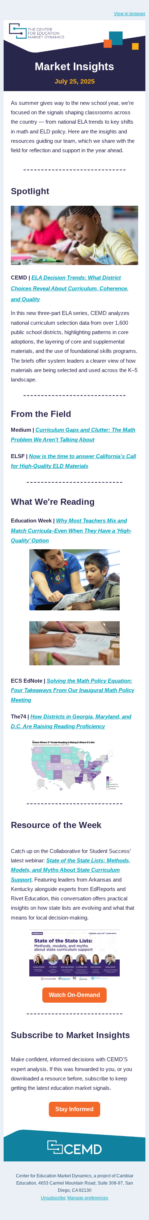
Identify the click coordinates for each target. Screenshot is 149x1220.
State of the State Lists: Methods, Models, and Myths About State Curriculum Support (70, 870)
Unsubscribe (53, 1197)
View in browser (129, 13)
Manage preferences (87, 1197)
